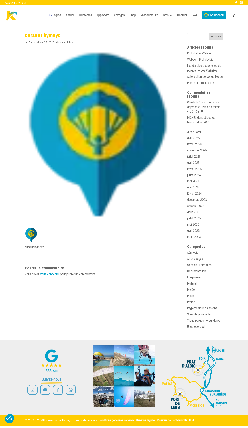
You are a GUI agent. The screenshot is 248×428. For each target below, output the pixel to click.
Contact (182, 15)
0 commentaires (64, 42)
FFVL (191, 420)
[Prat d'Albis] (198, 370)
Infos (166, 15)
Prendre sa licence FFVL (201, 83)
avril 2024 (193, 187)
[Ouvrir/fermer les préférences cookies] (9, 418)
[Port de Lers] (180, 393)
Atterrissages (195, 259)
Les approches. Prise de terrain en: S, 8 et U (203, 107)
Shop (133, 15)
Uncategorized (196, 327)
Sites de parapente (199, 314)
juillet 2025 (194, 156)
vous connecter (49, 274)
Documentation (196, 271)
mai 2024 (193, 181)
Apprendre (103, 15)
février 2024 (194, 193)
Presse (191, 296)
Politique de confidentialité (172, 420)
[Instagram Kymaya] (32, 390)
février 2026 (194, 144)
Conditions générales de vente (116, 420)
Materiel (192, 283)
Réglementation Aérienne (202, 308)
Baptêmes (85, 15)
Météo (191, 290)
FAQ (194, 15)
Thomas (33, 42)
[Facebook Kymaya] (58, 390)
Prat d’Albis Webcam (200, 53)
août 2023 (193, 212)
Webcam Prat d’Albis (200, 59)
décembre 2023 (197, 200)
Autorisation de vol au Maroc (205, 77)
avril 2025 (193, 163)
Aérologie (192, 252)
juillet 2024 (194, 175)
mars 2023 (194, 237)
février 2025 (194, 169)
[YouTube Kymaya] (45, 390)
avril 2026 (193, 138)
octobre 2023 (195, 206)
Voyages (119, 15)
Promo (191, 302)
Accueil (70, 15)
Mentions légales (145, 420)
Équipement (194, 277)
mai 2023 (193, 224)
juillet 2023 (194, 218)
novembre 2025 (197, 150)
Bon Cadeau (216, 15)
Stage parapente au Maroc (203, 320)
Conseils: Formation (199, 265)
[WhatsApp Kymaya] (71, 390)
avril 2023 (193, 231)
